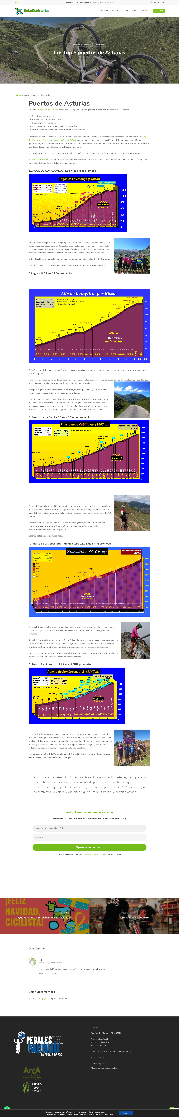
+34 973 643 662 (98, 1045)
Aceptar (126, 1113)
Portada (17, 95)
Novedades (146, 11)
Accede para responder (50, 973)
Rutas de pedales (131, 11)
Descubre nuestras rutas (109, 11)
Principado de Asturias (47, 109)
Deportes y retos (99, 1063)
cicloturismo (100, 45)
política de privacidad (93, 854)
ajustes (110, 1114)
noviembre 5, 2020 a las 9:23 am (50, 963)
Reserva (159, 11)
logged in (45, 998)
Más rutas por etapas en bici (104, 1068)
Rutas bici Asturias (37, 159)
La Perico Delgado (69, 140)
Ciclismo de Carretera (82, 45)
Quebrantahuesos (51, 140)
